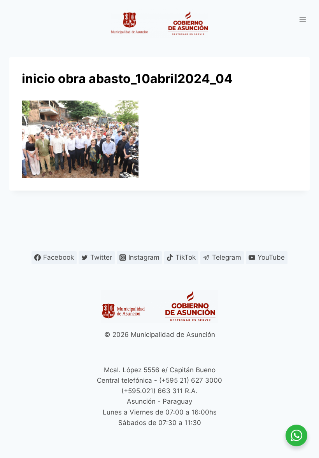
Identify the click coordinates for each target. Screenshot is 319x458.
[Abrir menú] (302, 19)
